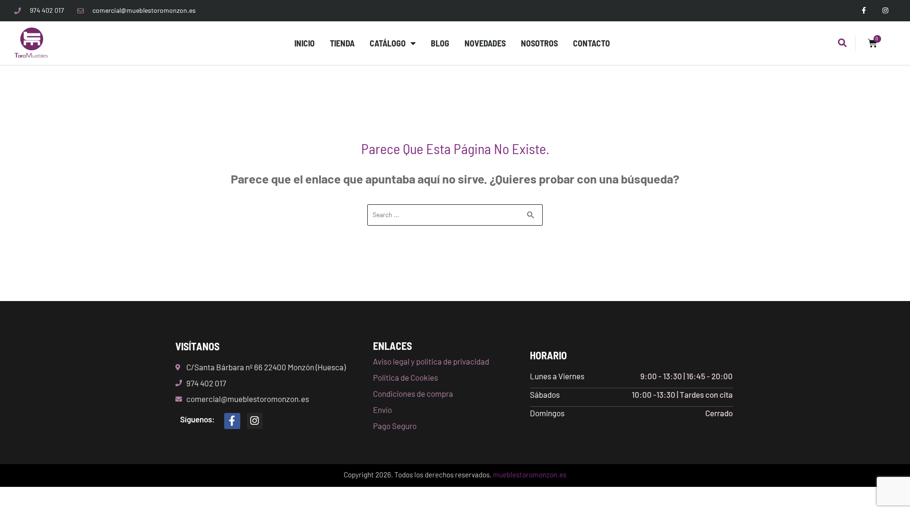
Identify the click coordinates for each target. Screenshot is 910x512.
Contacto (591, 43)
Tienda (342, 43)
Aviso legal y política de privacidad (431, 361)
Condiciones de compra (413, 393)
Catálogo (388, 43)
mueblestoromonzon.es (529, 474)
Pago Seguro (395, 425)
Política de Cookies (405, 377)
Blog (440, 43)
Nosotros (539, 43)
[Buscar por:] (455, 214)
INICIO (304, 43)
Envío (382, 409)
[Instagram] (255, 421)
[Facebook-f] (232, 421)
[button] (842, 43)
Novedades (485, 43)
